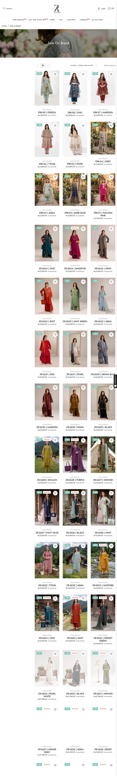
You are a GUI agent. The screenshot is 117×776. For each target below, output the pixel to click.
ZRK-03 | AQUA (47, 213)
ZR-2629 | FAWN (75, 427)
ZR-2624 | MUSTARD (103, 585)
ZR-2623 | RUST (75, 638)
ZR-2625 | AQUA (75, 585)
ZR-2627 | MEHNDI (103, 480)
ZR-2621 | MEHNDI (103, 693)
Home (4, 26)
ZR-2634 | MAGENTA (75, 268)
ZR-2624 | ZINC (47, 638)
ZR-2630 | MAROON (47, 427)
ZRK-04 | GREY (103, 161)
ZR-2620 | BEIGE (103, 749)
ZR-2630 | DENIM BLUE (103, 374)
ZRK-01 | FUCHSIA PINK (103, 214)
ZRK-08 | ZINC (75, 112)
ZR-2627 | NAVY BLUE (47, 532)
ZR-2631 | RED (47, 374)
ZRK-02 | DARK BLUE (75, 213)
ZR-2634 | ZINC (47, 268)
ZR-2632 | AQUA (103, 321)
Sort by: (73, 65)
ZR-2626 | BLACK (75, 532)
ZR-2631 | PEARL (75, 374)
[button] (8, 8)
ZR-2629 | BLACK (103, 427)
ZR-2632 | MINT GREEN (75, 321)
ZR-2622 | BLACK (75, 693)
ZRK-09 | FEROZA (47, 112)
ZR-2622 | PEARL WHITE (47, 695)
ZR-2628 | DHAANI (47, 480)
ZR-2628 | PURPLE (75, 480)
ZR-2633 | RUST (47, 321)
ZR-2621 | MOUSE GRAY (47, 751)
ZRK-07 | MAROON (103, 112)
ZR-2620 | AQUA (75, 749)
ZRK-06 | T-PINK (47, 164)
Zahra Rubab (47, 110)
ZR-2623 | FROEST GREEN (103, 639)
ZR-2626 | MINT (103, 532)
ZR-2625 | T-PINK (47, 585)
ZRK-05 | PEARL (75, 164)
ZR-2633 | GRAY (103, 268)
